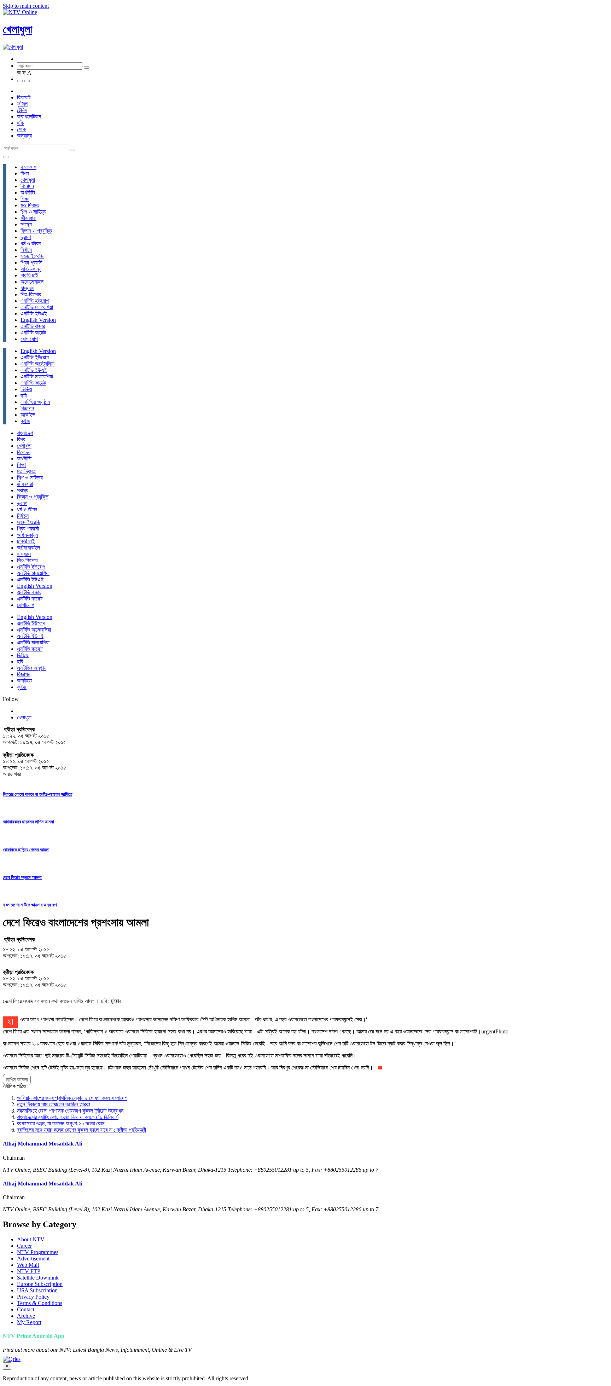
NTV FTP (28, 1271)
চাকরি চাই (29, 275)
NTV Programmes (37, 1252)
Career (24, 1246)
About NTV (31, 1239)
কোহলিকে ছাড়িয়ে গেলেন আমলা (26, 849)
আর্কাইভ (28, 415)
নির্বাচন (26, 250)
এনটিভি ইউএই (34, 314)
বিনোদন (27, 186)
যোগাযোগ (29, 339)
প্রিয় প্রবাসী (31, 263)
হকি (20, 123)
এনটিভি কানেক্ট (33, 333)
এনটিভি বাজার (33, 326)
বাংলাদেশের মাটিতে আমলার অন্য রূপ (30, 904)
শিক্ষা (25, 199)
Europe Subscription (40, 1284)
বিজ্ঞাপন (27, 408)
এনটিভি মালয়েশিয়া (37, 307)
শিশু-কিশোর (31, 294)
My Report (29, 1322)
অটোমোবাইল (32, 282)
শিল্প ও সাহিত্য (33, 212)
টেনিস (22, 110)
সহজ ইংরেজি (32, 256)
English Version (38, 320)
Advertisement (33, 1258)
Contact (25, 1309)
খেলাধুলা (17, 29)
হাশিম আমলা (17, 1080)
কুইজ (25, 421)
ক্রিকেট (23, 97)
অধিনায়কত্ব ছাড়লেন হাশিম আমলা (28, 821)
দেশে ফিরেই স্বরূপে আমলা (22, 877)
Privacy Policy (33, 1297)
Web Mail (28, 1265)
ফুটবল (22, 104)
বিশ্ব (25, 173)
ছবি (24, 396)
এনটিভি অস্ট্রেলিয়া (37, 364)
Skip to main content (26, 6)
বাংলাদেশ (28, 167)
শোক (21, 129)
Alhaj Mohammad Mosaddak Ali (42, 1144)
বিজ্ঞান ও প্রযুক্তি (36, 231)
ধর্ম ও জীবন (31, 243)
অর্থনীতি (28, 193)
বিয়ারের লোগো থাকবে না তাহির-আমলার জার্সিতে (37, 794)
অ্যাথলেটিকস (29, 117)
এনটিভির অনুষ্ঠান (35, 402)
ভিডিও (26, 389)
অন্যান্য (24, 136)
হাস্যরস (27, 288)
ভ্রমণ (26, 237)
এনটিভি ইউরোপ (35, 301)
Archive (26, 1316)
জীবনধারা (28, 218)
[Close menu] (5, 157)
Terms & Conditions (39, 1303)
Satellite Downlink (38, 1278)
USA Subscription (37, 1290)
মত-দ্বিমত (30, 205)
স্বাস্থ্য (26, 224)
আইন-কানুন (31, 269)
